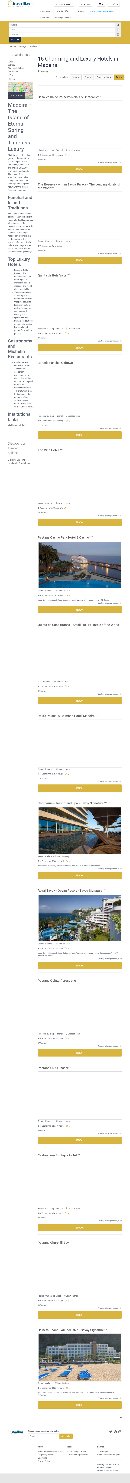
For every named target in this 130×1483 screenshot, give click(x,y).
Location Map (74, 150)
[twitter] (110, 1432)
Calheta (11, 65)
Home (13, 46)
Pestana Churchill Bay (53, 1243)
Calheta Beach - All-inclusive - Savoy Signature (71, 1330)
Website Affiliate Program (108, 1455)
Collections (80, 11)
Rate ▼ (119, 77)
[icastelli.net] (20, 3)
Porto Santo (13, 71)
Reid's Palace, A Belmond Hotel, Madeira (66, 716)
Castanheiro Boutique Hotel (57, 1155)
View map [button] (43, 71)
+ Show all (12, 79)
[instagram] (119, 1432)
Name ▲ (76, 77)
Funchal (11, 62)
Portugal (22, 46)
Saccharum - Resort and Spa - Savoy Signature (71, 803)
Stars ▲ (88, 77)
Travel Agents (103, 1451)
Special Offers (63, 11)
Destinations (46, 11)
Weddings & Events (62, 17)
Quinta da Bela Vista (52, 275)
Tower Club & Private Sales (102, 11)
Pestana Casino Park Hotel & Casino (63, 537)
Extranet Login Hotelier (77, 1451)
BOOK (80, 169)
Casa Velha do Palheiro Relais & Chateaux (67, 97)
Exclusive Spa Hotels (17, 460)
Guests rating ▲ (104, 77)
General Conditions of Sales (50, 1451)
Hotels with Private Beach (19, 463)
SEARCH (15, 40)
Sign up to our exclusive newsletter (43, 1431)
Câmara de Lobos (16, 68)
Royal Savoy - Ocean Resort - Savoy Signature (70, 890)
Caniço (11, 74)
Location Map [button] (16, 95)
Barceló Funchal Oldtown (55, 363)
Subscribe (66, 1436)
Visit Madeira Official (17, 425)
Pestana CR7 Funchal (53, 1068)
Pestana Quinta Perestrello (57, 980)
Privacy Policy (44, 1461)
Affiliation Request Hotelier (79, 1455)
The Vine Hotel (48, 450)
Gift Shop (44, 17)
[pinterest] (115, 1432)
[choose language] (101, 4)
